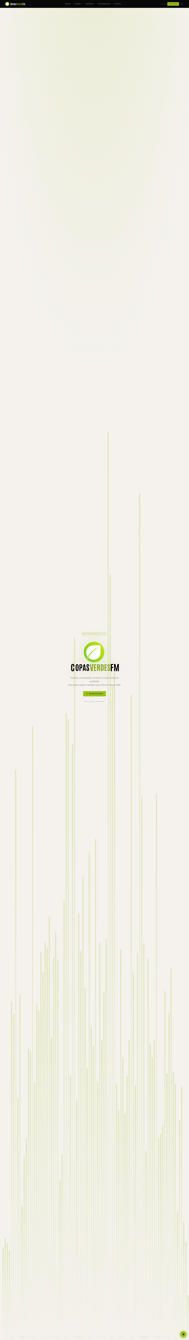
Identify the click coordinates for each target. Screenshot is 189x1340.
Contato (117, 4)
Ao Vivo (174, 4)
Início (68, 4)
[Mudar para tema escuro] (182, 4)
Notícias (89, 4)
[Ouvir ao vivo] (183, 1334)
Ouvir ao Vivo (96, 694)
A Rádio (77, 4)
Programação (104, 4)
